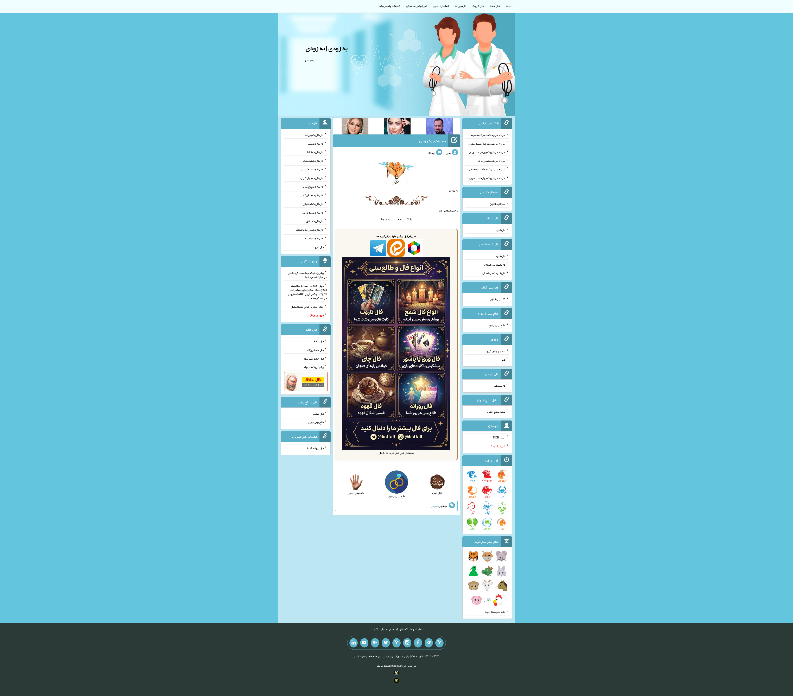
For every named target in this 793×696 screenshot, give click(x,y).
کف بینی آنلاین (497, 299)
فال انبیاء (500, 230)
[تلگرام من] (429, 643)
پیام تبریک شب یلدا (313, 367)
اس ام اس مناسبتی (416, 6)
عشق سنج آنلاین (496, 411)
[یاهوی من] (439, 643)
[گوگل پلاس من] (375, 643)
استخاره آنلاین (441, 6)
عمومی (434, 506)
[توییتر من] (386, 643)
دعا (387, 219)
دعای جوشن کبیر (496, 351)
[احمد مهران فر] (439, 127)
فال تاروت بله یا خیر (313, 238)
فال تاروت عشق (315, 221)
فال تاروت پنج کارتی (313, 186)
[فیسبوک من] (418, 643)
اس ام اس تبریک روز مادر (491, 161)
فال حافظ (495, 6)
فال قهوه (500, 256)
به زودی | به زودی (327, 48)
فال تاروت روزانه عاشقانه (310, 230)
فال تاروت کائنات (314, 152)
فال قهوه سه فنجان (494, 264)
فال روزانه (460, 6)
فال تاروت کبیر (315, 143)
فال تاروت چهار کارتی (312, 178)
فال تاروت (478, 6)
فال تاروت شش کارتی (312, 195)
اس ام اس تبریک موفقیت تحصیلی (487, 169)
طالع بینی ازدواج (496, 325)
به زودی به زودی (432, 141)
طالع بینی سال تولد (495, 612)
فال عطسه (318, 413)
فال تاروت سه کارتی (313, 169)
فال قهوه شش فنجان (493, 273)
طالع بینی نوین (316, 422)
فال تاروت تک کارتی (313, 161)
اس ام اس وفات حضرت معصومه (487, 135)
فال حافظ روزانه (315, 350)
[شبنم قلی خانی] (355, 127)
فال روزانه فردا (315, 448)
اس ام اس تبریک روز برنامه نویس (487, 152)
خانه (508, 6)
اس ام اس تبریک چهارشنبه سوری (487, 143)
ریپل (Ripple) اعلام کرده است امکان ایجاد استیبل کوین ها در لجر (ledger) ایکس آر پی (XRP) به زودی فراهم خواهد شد (307, 292)
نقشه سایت (383, 666)
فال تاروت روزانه (314, 135)
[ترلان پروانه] (397, 127)
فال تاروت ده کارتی (313, 212)
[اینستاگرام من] (407, 643)
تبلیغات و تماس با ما (389, 6)
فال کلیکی (499, 385)
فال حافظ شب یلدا (314, 358)
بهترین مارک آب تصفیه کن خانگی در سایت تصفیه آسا (307, 275)
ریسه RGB (499, 437)
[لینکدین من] (353, 643)
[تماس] (396, 643)
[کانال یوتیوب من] (364, 643)
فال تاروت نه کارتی (313, 204)
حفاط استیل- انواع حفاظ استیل (307, 306)
